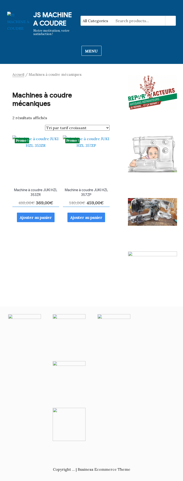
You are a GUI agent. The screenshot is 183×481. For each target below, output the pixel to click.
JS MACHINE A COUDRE (52, 19)
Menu (91, 51)
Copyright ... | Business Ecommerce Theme (91, 469)
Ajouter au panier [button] (36, 217)
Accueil (18, 74)
